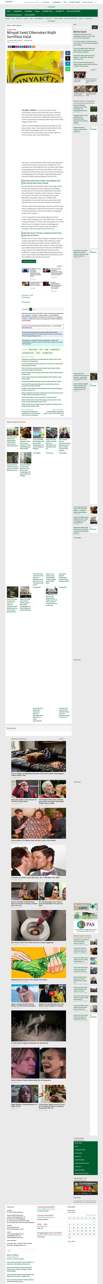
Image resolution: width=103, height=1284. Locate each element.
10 (73, 1228)
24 (73, 1234)
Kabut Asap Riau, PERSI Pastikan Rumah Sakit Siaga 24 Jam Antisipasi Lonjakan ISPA (20, 1275)
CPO (41, 349)
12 (82, 1228)
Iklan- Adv (40, 1228)
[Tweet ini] (67, 58)
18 (77, 1231)
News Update (13, 1255)
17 (73, 1231)
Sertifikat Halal (11, 29)
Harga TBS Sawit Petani (82, 1173)
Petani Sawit (78, 1153)
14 (90, 1228)
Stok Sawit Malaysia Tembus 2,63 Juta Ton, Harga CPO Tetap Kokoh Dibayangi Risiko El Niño (86, 43)
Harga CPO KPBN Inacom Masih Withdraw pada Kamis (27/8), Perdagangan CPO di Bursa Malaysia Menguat (25, 470)
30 (69, 1237)
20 (86, 1231)
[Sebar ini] (67, 53)
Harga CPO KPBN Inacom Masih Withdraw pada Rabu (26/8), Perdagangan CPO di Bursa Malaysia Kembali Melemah (25, 604)
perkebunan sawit (28, 353)
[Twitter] (13, 47)
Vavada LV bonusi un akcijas (15, 1259)
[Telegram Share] (67, 63)
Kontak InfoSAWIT (42, 1219)
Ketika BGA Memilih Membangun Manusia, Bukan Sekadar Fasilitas (42, 381)
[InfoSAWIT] (9, 1)
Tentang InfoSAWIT (43, 1211)
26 (82, 1234)
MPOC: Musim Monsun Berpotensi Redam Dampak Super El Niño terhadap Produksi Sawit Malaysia (64, 445)
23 (69, 1234)
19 (82, 1231)
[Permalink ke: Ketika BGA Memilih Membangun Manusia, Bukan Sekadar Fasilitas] (64, 512)
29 (94, 1234)
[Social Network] (96, 2)
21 (90, 1231)
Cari (75, 24)
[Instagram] (17, 47)
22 (94, 1231)
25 (77, 1234)
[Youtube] (25, 47)
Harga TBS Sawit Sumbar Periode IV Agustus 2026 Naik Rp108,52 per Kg (20, 1280)
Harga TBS (78, 1166)
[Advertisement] (13, 113)
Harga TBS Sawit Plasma (82, 1163)
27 (86, 1234)
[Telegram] (29, 47)
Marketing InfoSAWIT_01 (29, 334)
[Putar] (76, 1193)
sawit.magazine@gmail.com (32, 336)
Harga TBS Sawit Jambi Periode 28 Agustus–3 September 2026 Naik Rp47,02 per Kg (84, 57)
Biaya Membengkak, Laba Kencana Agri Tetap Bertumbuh (39, 397)
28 (90, 1234)
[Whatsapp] (67, 69)
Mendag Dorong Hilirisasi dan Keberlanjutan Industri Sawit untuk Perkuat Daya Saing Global (84, 36)
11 (77, 1228)
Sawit (38, 353)
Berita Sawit (33, 349)
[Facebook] (9, 47)
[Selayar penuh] (95, 1193)
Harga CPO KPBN (79, 1170)
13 (86, 1228)
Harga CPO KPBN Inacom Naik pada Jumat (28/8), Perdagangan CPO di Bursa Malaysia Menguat (84, 50)
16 (69, 1231)
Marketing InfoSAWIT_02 (47, 334)
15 (94, 1228)
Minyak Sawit (55, 349)
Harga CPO (78, 1156)
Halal (46, 349)
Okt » (73, 1241)
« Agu (69, 1241)
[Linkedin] (21, 47)
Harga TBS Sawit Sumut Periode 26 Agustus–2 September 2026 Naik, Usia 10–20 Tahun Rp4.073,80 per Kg (38, 579)
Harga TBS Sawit (79, 1160)
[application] (86, 1188)
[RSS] (33, 47)
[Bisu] (93, 1193)
